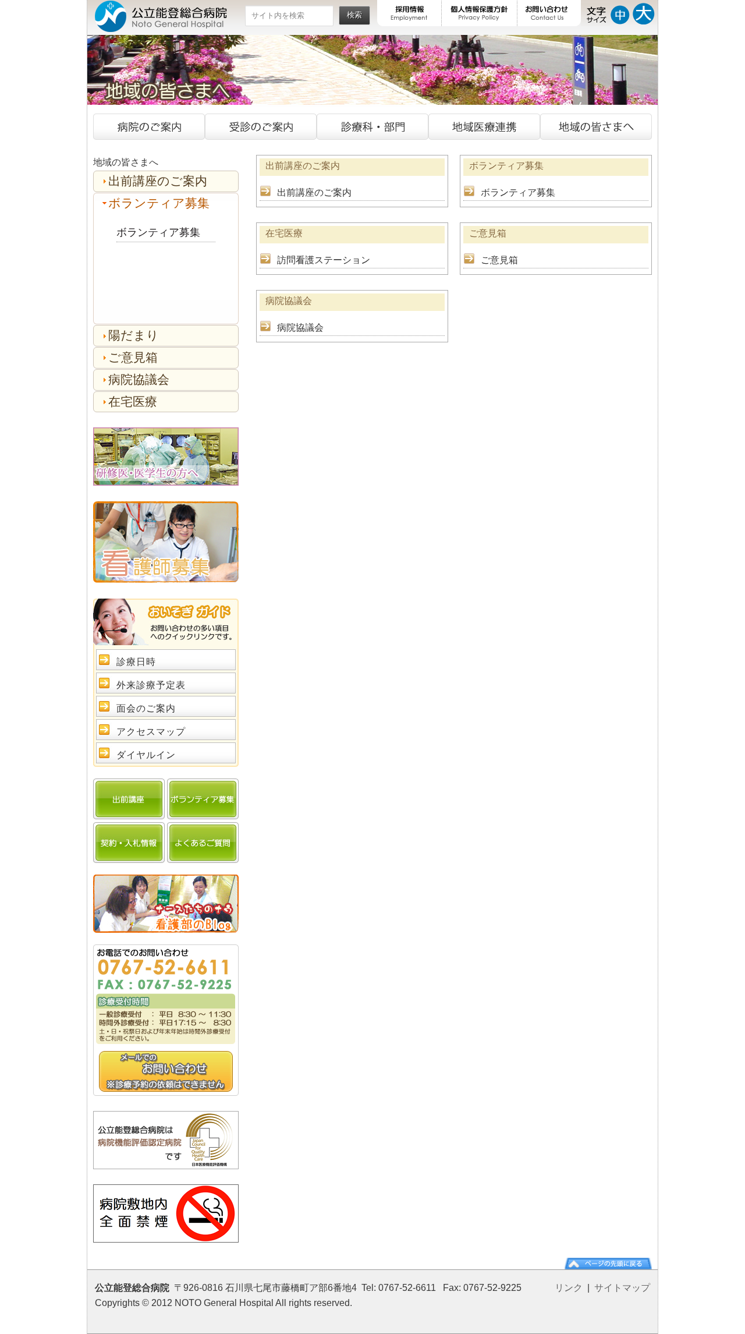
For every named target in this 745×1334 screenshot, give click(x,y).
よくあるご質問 (203, 842)
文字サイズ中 (620, 12)
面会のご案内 (146, 708)
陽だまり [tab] (133, 335)
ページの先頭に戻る (608, 1263)
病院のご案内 (149, 127)
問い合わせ (166, 1071)
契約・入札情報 (129, 842)
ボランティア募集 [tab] (159, 203)
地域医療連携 (484, 127)
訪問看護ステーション (323, 260)
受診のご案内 (261, 127)
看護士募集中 (166, 542)
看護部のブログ (166, 904)
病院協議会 (300, 327)
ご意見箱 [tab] (133, 357)
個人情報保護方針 (479, 13)
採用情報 (409, 13)
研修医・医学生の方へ (166, 456)
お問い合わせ (549, 13)
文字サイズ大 (643, 12)
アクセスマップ (151, 732)
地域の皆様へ (596, 127)
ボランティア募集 (518, 192)
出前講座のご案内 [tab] (157, 180)
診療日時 (136, 662)
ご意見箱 (499, 260)
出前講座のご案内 (314, 192)
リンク (569, 1288)
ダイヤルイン (146, 755)
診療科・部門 (372, 127)
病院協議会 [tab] (138, 379)
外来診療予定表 (151, 685)
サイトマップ (622, 1288)
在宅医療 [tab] (132, 401)
